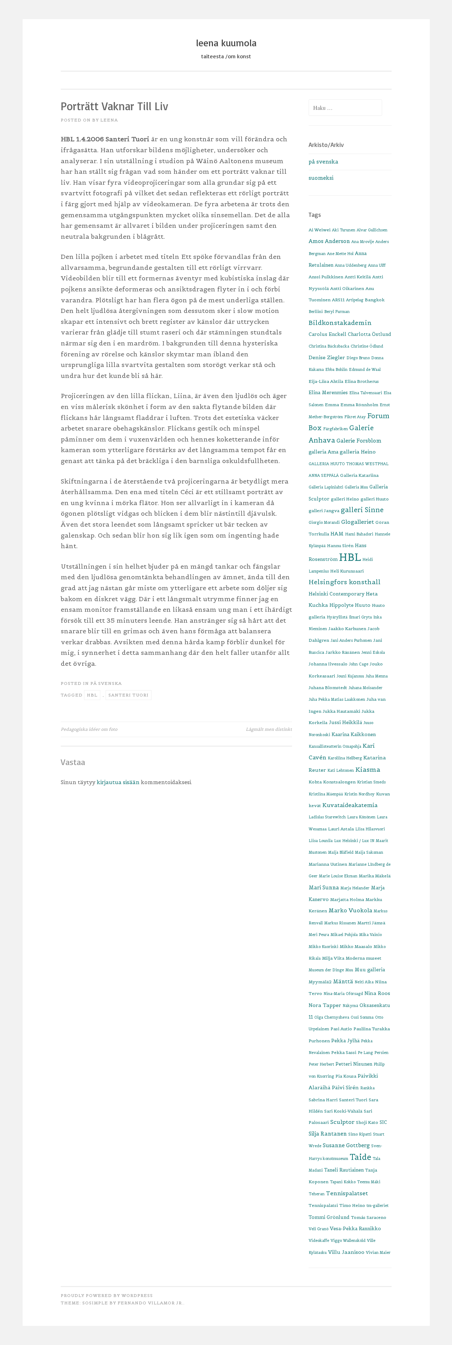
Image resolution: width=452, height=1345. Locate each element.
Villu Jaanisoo (346, 1252)
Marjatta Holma (347, 899)
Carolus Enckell (327, 334)
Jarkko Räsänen (343, 652)
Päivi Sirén (345, 1087)
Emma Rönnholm (359, 404)
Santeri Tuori (128, 695)
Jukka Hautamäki (341, 711)
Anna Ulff (377, 265)
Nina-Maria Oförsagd (343, 993)
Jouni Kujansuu (350, 676)
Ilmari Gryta (360, 617)
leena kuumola (226, 43)
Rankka (367, 1087)
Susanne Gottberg (346, 1145)
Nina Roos (377, 993)
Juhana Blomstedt (328, 687)
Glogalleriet (357, 522)
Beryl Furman (337, 311)
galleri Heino (345, 499)
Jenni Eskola (373, 652)
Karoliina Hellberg (345, 758)
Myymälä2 (320, 981)
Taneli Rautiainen (344, 1170)
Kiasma (367, 769)
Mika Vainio (370, 934)
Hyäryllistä (337, 617)
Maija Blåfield (340, 852)
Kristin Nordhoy (359, 794)
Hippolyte (341, 605)
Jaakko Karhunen (347, 628)
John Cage (358, 664)
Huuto (362, 605)
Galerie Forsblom (359, 440)
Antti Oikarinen (347, 288)
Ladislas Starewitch (327, 816)
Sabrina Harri (323, 1099)
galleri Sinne (362, 510)
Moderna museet (363, 958)
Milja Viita (333, 958)
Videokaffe (319, 1240)
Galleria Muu (356, 487)
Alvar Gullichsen (372, 229)
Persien (381, 1052)
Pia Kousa (345, 1076)
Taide (360, 1157)
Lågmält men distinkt (269, 729)
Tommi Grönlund (329, 1217)
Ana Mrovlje (362, 241)
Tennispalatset (347, 1193)
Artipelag (354, 299)
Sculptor (342, 1121)
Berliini (316, 311)
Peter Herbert (321, 1064)
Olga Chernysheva (331, 1017)
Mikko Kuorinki (323, 946)
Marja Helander (354, 887)
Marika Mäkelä (375, 875)
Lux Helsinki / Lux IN (354, 840)
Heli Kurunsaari (347, 571)
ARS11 (338, 299)
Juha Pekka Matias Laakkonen (337, 699)
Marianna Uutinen (328, 864)
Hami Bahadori (359, 534)
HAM (337, 534)
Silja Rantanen (328, 1133)
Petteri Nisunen (353, 1064)
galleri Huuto (375, 499)
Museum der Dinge (326, 969)
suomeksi (321, 177)
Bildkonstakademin (340, 323)
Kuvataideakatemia (349, 804)
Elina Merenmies (328, 393)
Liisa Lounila (321, 840)
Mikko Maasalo (356, 946)
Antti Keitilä (358, 276)
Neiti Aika (364, 981)
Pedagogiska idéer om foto (89, 729)
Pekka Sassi (343, 1052)
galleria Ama (323, 452)
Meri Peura (319, 934)
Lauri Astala (341, 828)
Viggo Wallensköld (348, 1240)
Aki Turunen (343, 229)
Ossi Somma (362, 1017)
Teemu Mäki (368, 1181)
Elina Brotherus (362, 381)
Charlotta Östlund (369, 334)
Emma (332, 404)
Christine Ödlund (367, 346)
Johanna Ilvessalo (328, 663)
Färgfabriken (335, 428)
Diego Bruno (358, 357)
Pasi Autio (341, 1028)
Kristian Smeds (371, 782)
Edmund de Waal (365, 369)
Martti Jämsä (371, 922)
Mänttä (343, 981)
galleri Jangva (324, 510)
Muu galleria (370, 970)
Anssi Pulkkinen (326, 276)
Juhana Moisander (365, 687)
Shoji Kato (367, 1122)
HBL (92, 695)
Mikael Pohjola (344, 934)
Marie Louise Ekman (338, 875)
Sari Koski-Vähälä (343, 1111)
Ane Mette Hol (340, 253)
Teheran (317, 1193)
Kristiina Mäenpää (326, 794)
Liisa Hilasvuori (370, 828)
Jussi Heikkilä (345, 722)
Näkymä (350, 1005)
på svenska (106, 683)
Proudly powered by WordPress (107, 1295)
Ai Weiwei (320, 229)
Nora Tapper (325, 1005)
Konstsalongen (339, 781)
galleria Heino (358, 452)
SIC (383, 1122)
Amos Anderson (329, 241)
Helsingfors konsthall (345, 582)
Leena (109, 120)
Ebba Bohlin (336, 369)
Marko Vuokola (350, 910)
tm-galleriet (377, 1205)
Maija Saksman (369, 852)
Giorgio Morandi (324, 522)
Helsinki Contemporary (336, 594)
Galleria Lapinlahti (326, 487)
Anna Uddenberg (351, 265)
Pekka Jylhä (345, 1041)
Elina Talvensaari (365, 392)
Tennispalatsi (323, 1205)
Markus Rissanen (340, 922)
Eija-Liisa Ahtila (326, 381)
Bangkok (375, 299)
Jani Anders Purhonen (351, 640)
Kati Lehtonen (340, 770)
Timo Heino (352, 1205)
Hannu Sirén (340, 545)
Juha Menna (376, 676)
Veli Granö (318, 1228)
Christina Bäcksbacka (329, 346)
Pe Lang (365, 1052)
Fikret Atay (355, 416)
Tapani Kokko (343, 1181)
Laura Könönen (361, 816)
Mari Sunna (324, 887)
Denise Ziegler (327, 357)
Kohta (315, 781)
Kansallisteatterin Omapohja (335, 746)
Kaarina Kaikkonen (354, 734)
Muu (349, 969)
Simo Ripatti (359, 1134)
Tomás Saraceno (368, 1217)
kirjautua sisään (118, 782)
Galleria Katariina (359, 475)
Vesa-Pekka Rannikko (355, 1229)
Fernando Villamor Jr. (150, 1302)
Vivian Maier (378, 1252)
